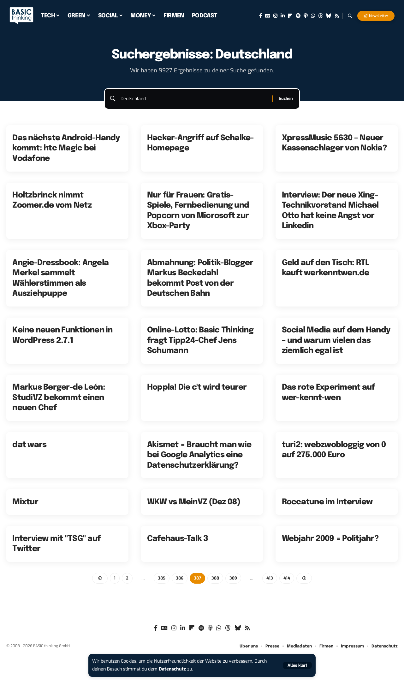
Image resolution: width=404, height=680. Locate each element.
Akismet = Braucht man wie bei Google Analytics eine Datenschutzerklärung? (199, 455)
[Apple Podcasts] (305, 16)
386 (179, 578)
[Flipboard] (290, 16)
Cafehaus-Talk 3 (177, 539)
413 (269, 578)
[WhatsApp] (313, 16)
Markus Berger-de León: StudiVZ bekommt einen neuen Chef (58, 397)
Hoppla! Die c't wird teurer (197, 387)
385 (161, 578)
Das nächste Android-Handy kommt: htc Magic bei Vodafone (66, 148)
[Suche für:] (194, 99)
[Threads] (320, 16)
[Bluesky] (328, 16)
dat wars (29, 445)
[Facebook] (261, 16)
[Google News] (268, 16)
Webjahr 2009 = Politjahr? (330, 539)
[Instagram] (275, 16)
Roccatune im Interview (327, 502)
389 (233, 578)
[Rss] (337, 16)
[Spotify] (298, 16)
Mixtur (25, 502)
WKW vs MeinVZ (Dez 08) (194, 502)
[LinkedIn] (282, 16)
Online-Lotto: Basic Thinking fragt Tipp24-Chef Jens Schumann (200, 340)
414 (286, 578)
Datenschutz (172, 669)
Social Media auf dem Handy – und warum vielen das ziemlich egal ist (336, 340)
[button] (297, 665)
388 (215, 578)
